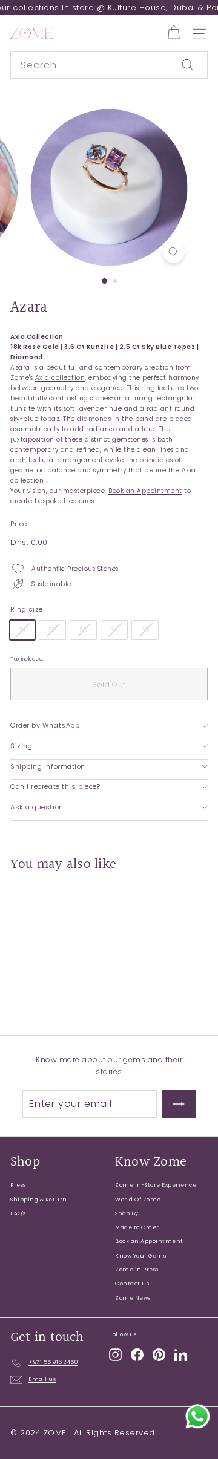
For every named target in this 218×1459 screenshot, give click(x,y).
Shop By (127, 1213)
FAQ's (18, 1213)
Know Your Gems (140, 1255)
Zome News (133, 1298)
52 (52, 630)
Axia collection (60, 377)
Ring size (26, 609)
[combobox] (109, 65)
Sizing (21, 746)
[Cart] (173, 33)
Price (18, 524)
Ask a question (37, 807)
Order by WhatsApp (44, 725)
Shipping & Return (38, 1199)
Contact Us (132, 1283)
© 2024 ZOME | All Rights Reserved (82, 1432)
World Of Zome (138, 1199)
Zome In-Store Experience (155, 1185)
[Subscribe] (179, 1103)
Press (18, 1185)
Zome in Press (137, 1269)
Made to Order (137, 1227)
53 (83, 630)
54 (114, 630)
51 (22, 630)
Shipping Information (47, 766)
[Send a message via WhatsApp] (197, 1416)
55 (145, 630)
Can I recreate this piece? (55, 786)
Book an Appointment (145, 490)
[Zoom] (173, 252)
